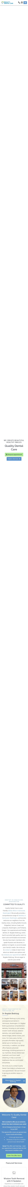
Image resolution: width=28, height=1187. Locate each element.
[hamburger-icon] (25, 2)
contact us (8, 950)
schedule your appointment (12, 955)
